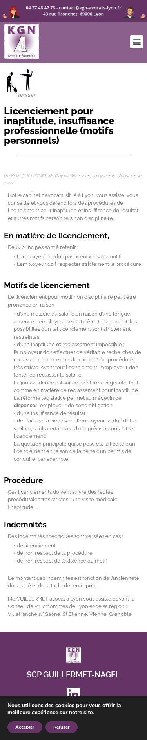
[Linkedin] (74, 694)
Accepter (24, 727)
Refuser (61, 727)
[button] (136, 41)
